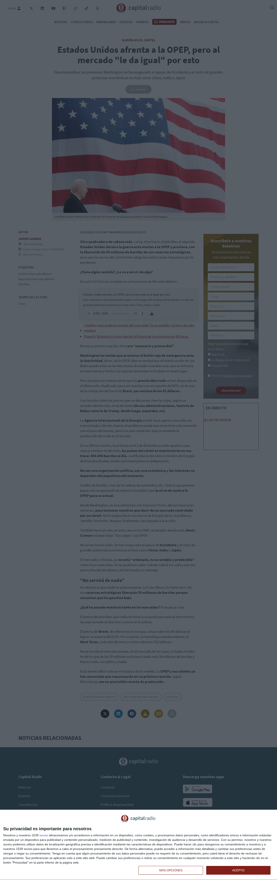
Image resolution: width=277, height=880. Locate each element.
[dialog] (138, 845)
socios (43, 835)
